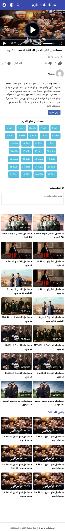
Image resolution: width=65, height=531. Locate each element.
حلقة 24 (39, 167)
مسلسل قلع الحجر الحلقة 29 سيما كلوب (49, 494)
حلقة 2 (44, 128)
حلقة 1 (55, 128)
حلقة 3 (32, 128)
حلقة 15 (51, 151)
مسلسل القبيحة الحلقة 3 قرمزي (18, 375)
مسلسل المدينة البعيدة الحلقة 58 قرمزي (51, 319)
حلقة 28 (39, 174)
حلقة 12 (39, 143)
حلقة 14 (14, 143)
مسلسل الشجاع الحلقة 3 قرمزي (19, 263)
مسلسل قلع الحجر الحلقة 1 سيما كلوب (50, 466)
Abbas (51, 74)
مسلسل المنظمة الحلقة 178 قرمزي (17, 319)
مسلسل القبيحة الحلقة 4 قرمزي (50, 375)
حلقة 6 (55, 136)
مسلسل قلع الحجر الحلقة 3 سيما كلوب (49, 438)
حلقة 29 (26, 174)
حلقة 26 (14, 167)
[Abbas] (60, 77)
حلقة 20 (39, 159)
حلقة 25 (26, 167)
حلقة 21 (26, 159)
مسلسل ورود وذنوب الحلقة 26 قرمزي (49, 403)
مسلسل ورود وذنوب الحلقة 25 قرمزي (17, 403)
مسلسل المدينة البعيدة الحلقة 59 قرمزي (19, 291)
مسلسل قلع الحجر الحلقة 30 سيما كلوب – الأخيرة (17, 466)
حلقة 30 (14, 174)
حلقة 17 (26, 151)
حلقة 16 (38, 151)
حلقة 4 (21, 128)
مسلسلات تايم (44, 5)
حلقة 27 (52, 174)
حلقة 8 (33, 136)
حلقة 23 (52, 167)
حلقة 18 (14, 151)
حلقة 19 (51, 159)
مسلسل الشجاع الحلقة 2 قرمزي (51, 291)
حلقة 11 (51, 143)
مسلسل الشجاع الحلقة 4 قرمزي (50, 263)
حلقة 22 (14, 159)
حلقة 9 (21, 136)
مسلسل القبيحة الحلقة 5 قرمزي (18, 347)
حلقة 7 (44, 136)
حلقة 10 (10, 136)
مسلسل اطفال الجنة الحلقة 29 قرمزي (17, 235)
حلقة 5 (10, 128)
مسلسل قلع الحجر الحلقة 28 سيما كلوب (17, 494)
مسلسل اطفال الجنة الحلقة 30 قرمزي (49, 235)
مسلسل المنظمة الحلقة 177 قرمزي (49, 347)
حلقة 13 (26, 143)
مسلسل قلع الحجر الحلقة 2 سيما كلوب (18, 438)
